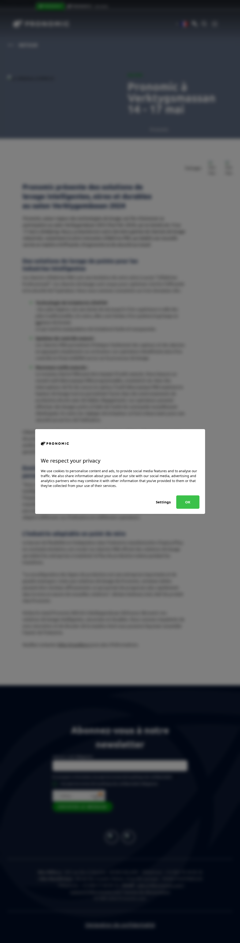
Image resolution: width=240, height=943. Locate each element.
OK (187, 502)
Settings (163, 502)
